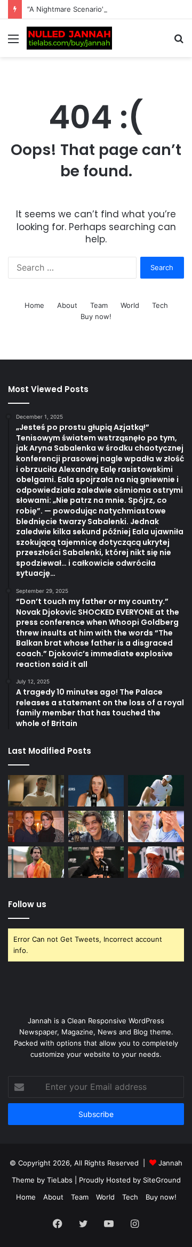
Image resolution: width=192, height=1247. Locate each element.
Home (34, 305)
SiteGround (162, 1180)
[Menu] (13, 42)
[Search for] (178, 42)
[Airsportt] (69, 38)
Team (99, 305)
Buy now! (96, 316)
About (67, 305)
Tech (160, 305)
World (130, 305)
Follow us (27, 904)
